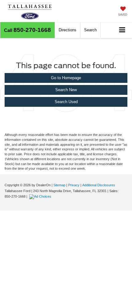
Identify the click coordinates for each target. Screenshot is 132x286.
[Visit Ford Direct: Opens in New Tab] (41, 196)
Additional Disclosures (98, 185)
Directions (67, 30)
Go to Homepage (66, 77)
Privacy (74, 185)
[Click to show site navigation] (122, 30)
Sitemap (59, 185)
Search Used (66, 101)
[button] (27, 30)
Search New (66, 89)
